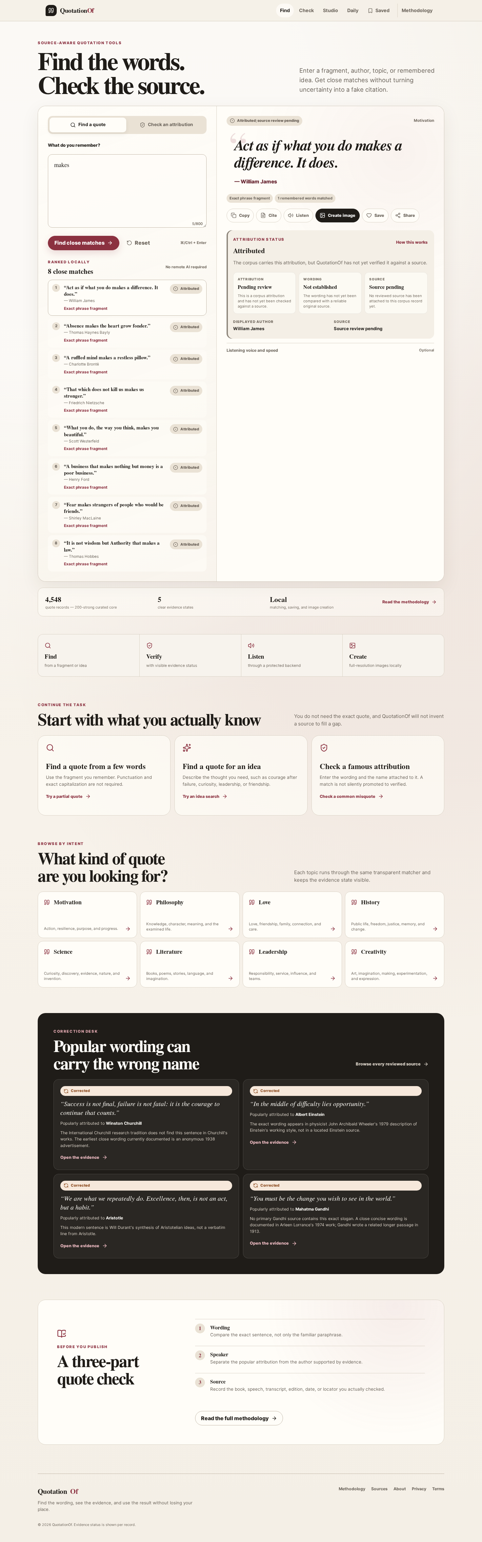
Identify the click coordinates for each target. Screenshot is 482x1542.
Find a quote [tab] (92, 124)
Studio (330, 10)
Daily (352, 10)
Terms (438, 1488)
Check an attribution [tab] (170, 124)
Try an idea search (201, 796)
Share (409, 215)
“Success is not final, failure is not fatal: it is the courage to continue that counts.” (140, 1108)
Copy (244, 215)
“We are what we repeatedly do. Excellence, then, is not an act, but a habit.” (144, 1202)
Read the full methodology (235, 1418)
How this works (412, 242)
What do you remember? (74, 145)
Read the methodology (405, 601)
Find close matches (79, 242)
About (399, 1488)
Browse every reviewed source (388, 1064)
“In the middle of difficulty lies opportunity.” (309, 1103)
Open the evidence (79, 1157)
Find (285, 10)
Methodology (417, 10)
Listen (302, 215)
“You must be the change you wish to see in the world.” (322, 1198)
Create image (341, 215)
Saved (382, 10)
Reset (142, 242)
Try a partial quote (64, 796)
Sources (379, 1488)
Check (306, 10)
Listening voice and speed (330, 350)
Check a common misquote (347, 796)
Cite (273, 215)
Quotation (58, 1491)
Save (379, 215)
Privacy (419, 1488)
